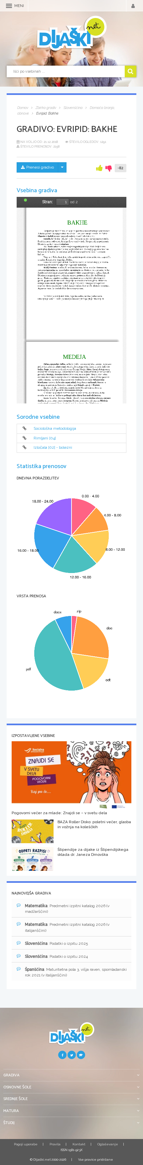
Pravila (55, 1144)
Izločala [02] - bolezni (53, 447)
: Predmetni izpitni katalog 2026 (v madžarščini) (67, 908)
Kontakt (78, 1144)
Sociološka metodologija (55, 428)
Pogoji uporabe (26, 1144)
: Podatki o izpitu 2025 (56, 943)
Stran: (47, 202)
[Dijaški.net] (71, 1036)
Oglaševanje (107, 1144)
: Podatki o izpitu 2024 (56, 956)
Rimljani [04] (45, 438)
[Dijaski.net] (71, 33)
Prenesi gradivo (40, 167)
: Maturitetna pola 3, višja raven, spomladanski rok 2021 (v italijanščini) (76, 972)
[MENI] (9, 6)
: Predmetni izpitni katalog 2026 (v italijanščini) (67, 927)
